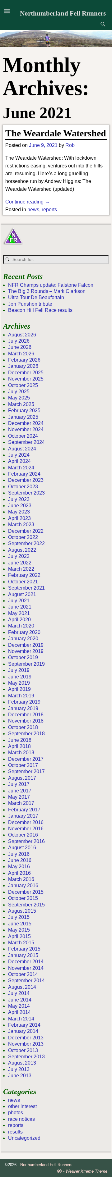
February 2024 (24, 474)
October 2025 (23, 385)
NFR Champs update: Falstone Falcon (50, 285)
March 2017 (21, 803)
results (15, 1131)
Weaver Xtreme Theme (86, 1171)
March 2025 (21, 404)
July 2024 (19, 455)
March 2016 (21, 879)
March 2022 (21, 569)
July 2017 (19, 784)
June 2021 (19, 606)
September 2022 (26, 543)
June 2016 (19, 860)
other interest (22, 1106)
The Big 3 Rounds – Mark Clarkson (47, 291)
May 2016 (19, 866)
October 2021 (23, 581)
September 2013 (26, 1056)
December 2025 (26, 372)
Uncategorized (24, 1138)
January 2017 (23, 816)
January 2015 (23, 955)
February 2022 (24, 575)
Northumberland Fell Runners (63, 13)
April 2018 (19, 746)
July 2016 (19, 854)
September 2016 (26, 841)
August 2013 (22, 1062)
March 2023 (21, 524)
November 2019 (26, 651)
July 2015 (19, 917)
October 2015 (23, 898)
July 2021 (19, 600)
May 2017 (19, 797)
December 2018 (26, 714)
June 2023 (19, 505)
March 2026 (21, 353)
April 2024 (19, 461)
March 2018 (21, 752)
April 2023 (19, 518)
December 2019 (26, 645)
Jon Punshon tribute (30, 304)
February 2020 (24, 632)
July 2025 (19, 391)
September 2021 (26, 588)
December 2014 (26, 961)
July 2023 (19, 499)
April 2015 (19, 936)
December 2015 (26, 892)
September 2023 (26, 492)
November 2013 (26, 1044)
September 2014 (26, 980)
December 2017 (26, 759)
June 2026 (19, 347)
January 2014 (23, 1031)
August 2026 (22, 334)
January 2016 (23, 885)
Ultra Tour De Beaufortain (36, 297)
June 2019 (19, 676)
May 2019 (19, 683)
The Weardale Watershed (55, 133)
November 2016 (26, 828)
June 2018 (19, 740)
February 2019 (24, 702)
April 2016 (19, 873)
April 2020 (19, 619)
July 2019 (19, 670)
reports (49, 209)
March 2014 (21, 1018)
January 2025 (23, 417)
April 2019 (19, 689)
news (33, 209)
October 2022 (23, 537)
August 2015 (22, 911)
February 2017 (24, 809)
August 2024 (22, 448)
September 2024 (26, 442)
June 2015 (19, 923)
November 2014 (26, 968)
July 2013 (19, 1069)
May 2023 (19, 511)
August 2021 (22, 594)
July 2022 (19, 556)
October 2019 (23, 657)
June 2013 (19, 1075)
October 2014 (23, 974)
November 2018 (26, 720)
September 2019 (26, 664)
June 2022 (19, 562)
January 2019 (23, 708)
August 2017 (22, 778)
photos (15, 1112)
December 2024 (26, 423)
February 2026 (24, 360)
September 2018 (26, 733)
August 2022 (22, 550)
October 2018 (23, 727)
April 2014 (19, 1012)
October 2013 (23, 1050)
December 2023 (26, 480)
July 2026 (19, 341)
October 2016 (23, 834)
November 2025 (26, 378)
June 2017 (19, 790)
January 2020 (23, 638)
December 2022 (26, 531)
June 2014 (19, 999)
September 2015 (26, 904)
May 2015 (19, 930)
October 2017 (23, 765)
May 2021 (19, 613)
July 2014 (19, 993)
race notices (21, 1119)
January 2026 (23, 366)
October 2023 (23, 486)
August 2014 (22, 987)
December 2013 (26, 1037)
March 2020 (21, 625)
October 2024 (23, 436)
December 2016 (26, 822)
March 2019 (21, 695)
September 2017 (26, 771)
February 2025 (24, 410)
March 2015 (21, 942)
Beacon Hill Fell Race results (40, 310)
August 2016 (22, 847)
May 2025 (19, 397)
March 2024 (21, 467)
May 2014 (19, 1006)
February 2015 (24, 948)
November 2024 (26, 429)
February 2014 (24, 1025)
